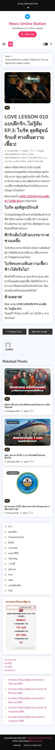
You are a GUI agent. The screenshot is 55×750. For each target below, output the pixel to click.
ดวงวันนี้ (7, 663)
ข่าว (7, 108)
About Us (17, 745)
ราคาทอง (13, 547)
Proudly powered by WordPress (38, 738)
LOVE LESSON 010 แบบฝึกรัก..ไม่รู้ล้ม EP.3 (21, 158)
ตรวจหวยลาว (10, 670)
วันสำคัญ (12, 558)
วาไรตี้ (11, 563)
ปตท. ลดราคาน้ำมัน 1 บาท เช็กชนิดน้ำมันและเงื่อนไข (24, 456)
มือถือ (11, 542)
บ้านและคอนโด (16, 537)
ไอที (10, 590)
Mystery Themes (36, 741)
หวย (10, 574)
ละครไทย (8, 161)
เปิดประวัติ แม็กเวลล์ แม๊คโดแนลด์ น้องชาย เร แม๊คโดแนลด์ (27, 406)
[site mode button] (45, 44)
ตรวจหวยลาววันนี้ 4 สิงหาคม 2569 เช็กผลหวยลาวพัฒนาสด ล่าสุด (27, 507)
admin (25, 151)
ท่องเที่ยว (12, 531)
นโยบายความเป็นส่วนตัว (32, 745)
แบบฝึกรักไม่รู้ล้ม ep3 (35, 161)
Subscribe (29, 34)
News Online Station (27, 23)
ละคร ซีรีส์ (13, 553)
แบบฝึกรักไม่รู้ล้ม (19, 161)
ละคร (45, 158)
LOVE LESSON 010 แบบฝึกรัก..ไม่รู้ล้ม (19, 154)
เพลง (10, 580)
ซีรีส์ (40, 158)
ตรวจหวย (8, 660)
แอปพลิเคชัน (14, 585)
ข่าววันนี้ (7, 667)
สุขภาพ (12, 569)
